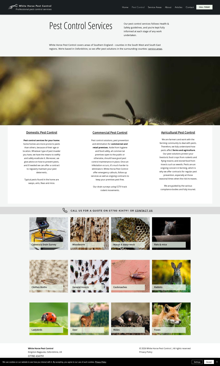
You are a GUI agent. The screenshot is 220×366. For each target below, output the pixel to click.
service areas (155, 48)
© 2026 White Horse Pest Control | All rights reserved (165, 348)
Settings (197, 362)
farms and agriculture (184, 150)
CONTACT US (144, 210)
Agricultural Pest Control (178, 132)
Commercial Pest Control (110, 132)
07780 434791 (36, 356)
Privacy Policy (145, 352)
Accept (209, 362)
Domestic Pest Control (41, 132)
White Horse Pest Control (35, 5)
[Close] (216, 362)
